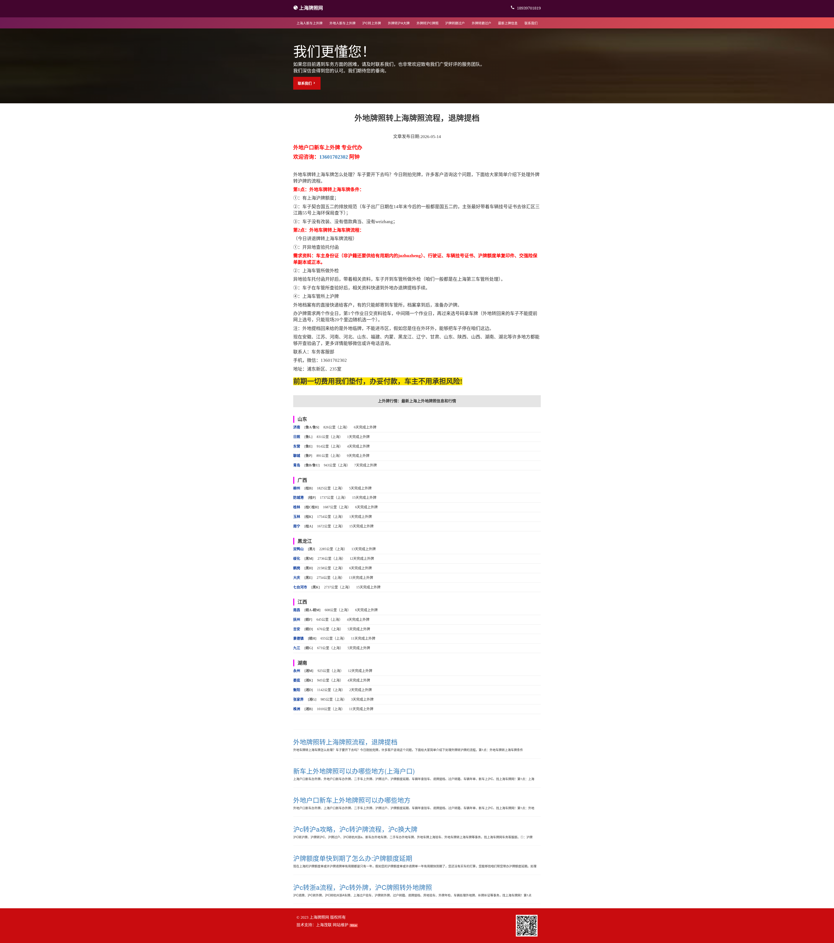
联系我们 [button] (305, 83)
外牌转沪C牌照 (428, 23)
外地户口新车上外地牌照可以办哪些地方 (351, 800)
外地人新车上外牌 (342, 23)
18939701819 (528, 8)
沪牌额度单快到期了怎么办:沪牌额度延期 (352, 858)
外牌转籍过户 (481, 23)
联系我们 (531, 23)
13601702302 (333, 157)
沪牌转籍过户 (455, 23)
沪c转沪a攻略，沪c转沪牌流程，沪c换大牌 (355, 829)
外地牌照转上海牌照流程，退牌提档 (345, 741)
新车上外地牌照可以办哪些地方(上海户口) (354, 770)
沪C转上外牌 (371, 23)
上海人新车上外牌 (309, 23)
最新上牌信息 (508, 23)
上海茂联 (324, 925)
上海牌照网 (311, 7)
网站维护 (340, 925)
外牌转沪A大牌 (399, 23)
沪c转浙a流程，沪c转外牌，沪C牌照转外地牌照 (362, 887)
